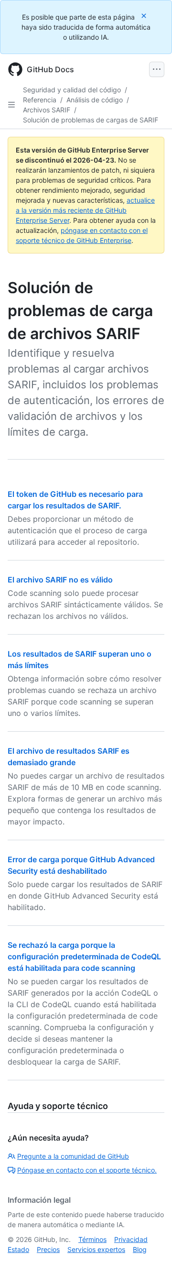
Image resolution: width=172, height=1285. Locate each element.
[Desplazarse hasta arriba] (151, 1264)
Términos (92, 1239)
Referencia (39, 100)
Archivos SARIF (46, 110)
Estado (18, 1249)
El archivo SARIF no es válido (60, 579)
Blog (140, 1249)
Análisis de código (94, 100)
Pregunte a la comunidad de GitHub (73, 1156)
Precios (48, 1249)
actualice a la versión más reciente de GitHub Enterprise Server (85, 210)
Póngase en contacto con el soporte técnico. (87, 1170)
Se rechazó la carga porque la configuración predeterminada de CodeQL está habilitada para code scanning (84, 956)
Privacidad (131, 1239)
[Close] (144, 15)
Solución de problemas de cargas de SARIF (90, 120)
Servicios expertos (96, 1249)
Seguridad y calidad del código (72, 90)
